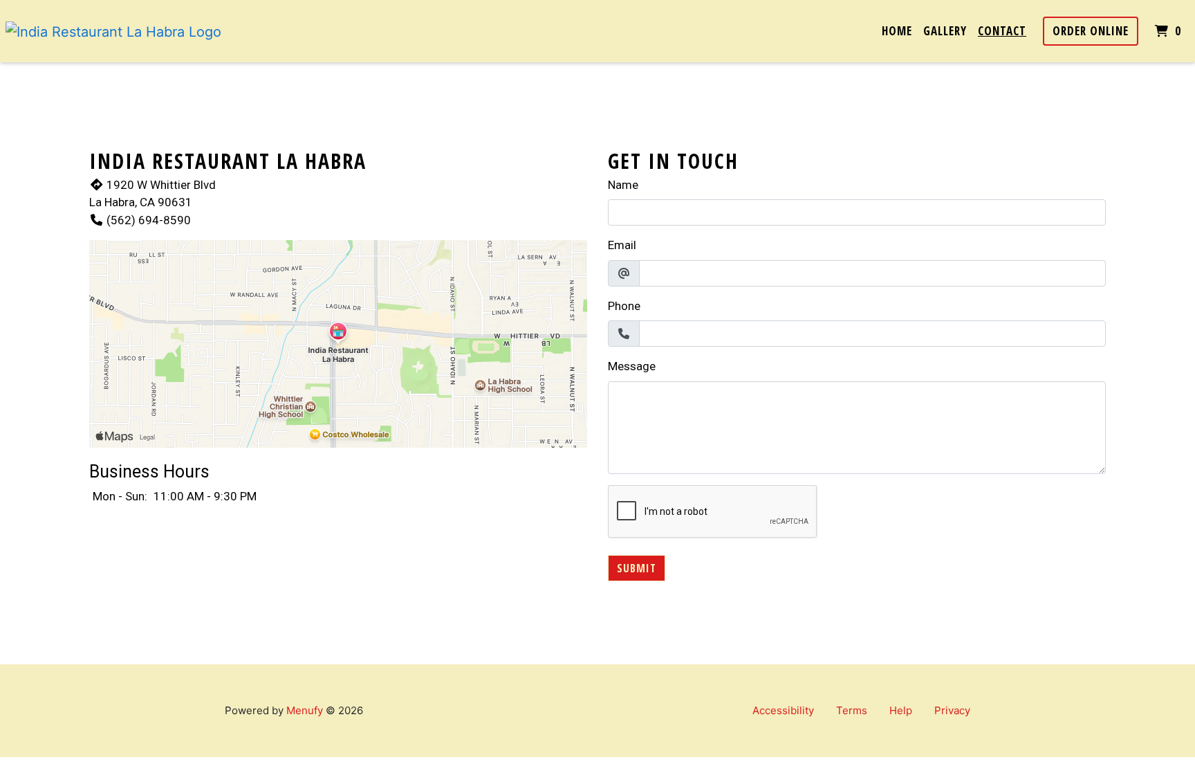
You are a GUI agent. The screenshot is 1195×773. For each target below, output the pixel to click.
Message (632, 366)
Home (897, 31)
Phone (624, 306)
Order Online (1091, 31)
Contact (1002, 31)
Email (622, 245)
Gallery (945, 31)
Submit (636, 568)
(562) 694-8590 (148, 220)
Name (623, 185)
